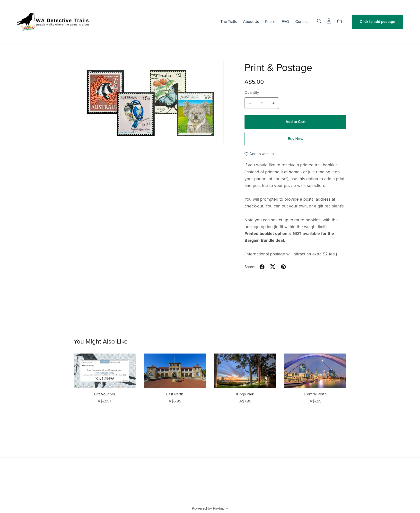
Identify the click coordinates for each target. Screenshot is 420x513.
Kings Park (245, 394)
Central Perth (315, 394)
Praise (270, 21)
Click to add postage (377, 21)
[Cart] (341, 21)
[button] (226, 509)
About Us (251, 21)
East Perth (174, 394)
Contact (302, 21)
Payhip (218, 508)
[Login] (329, 20)
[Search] (319, 21)
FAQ (285, 21)
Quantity (252, 92)
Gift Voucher (104, 394)
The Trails (228, 21)
